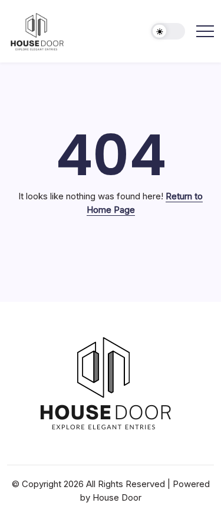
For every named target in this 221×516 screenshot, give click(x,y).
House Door (117, 497)
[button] (168, 31)
